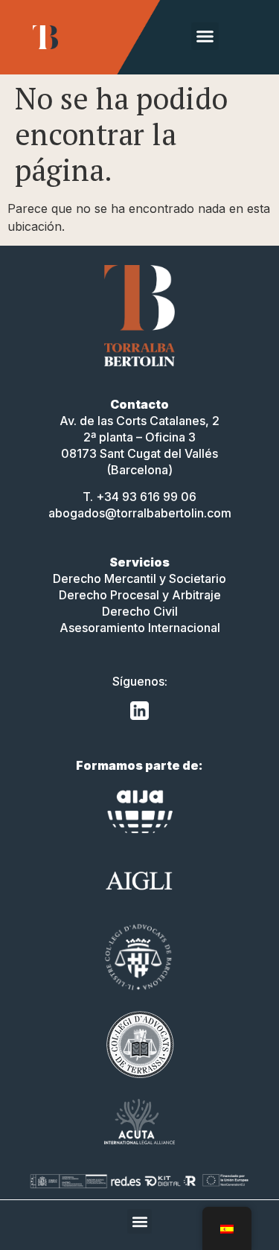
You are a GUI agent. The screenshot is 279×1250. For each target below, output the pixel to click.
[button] (205, 36)
